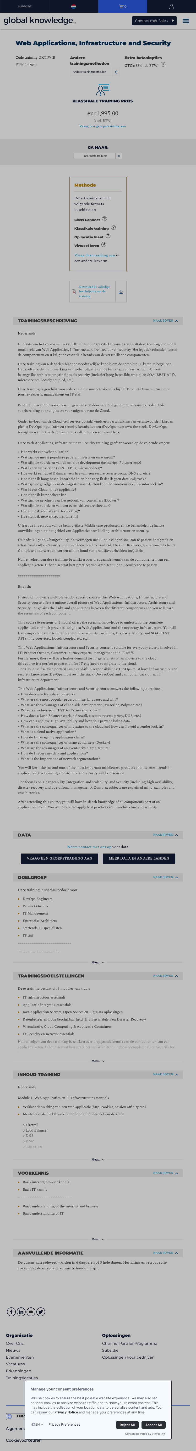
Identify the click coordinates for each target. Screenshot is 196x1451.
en (37, 1424)
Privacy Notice (66, 1412)
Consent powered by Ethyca (142, 1433)
